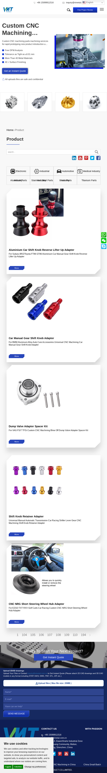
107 (49, 635)
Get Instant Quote (53, 657)
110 (75, 635)
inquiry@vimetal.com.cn (37, 673)
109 (66, 635)
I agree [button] (8, 767)
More (16, 268)
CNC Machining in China (64, 764)
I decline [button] (18, 767)
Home (10, 130)
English (89, 2)
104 (24, 635)
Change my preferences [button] (35, 767)
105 (32, 635)
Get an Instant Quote (15, 71)
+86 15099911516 (52, 735)
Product (19, 130)
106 (41, 635)
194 (83, 635)
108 (58, 635)
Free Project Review (85, 10)
